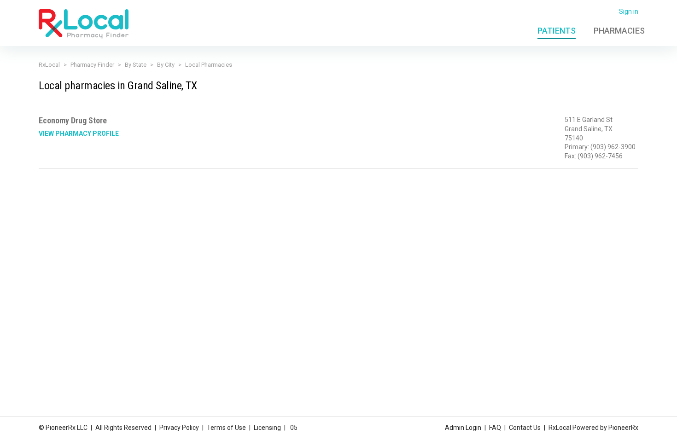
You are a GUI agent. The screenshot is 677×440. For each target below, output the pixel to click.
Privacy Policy (179, 427)
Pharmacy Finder (92, 64)
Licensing (267, 427)
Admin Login (463, 427)
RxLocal (49, 64)
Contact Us (525, 427)
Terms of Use (226, 427)
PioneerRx (623, 427)
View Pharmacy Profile (79, 133)
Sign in (628, 11)
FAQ (495, 427)
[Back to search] (83, 23)
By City (166, 64)
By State (135, 64)
